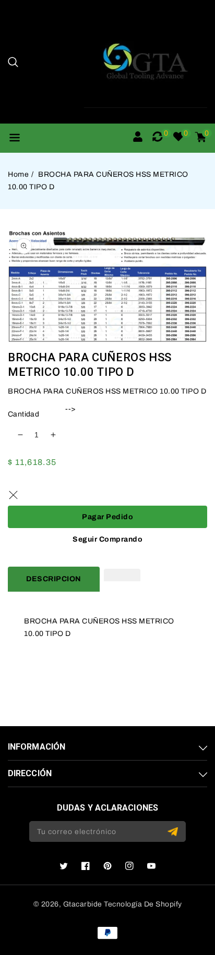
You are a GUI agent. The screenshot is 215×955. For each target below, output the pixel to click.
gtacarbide (82, 904)
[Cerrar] (13, 495)
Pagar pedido (107, 517)
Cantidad (23, 414)
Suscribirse (174, 831)
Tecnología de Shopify (143, 904)
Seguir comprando (107, 539)
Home (18, 174)
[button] (13, 62)
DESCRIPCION (53, 579)
